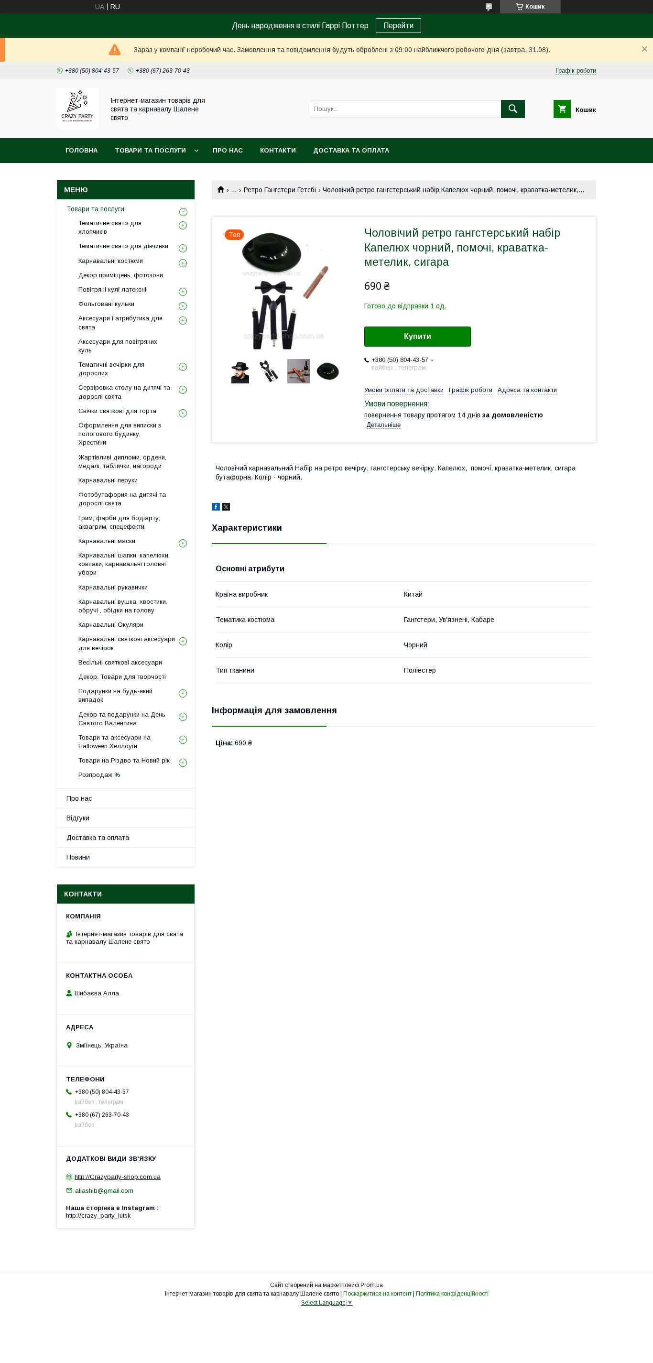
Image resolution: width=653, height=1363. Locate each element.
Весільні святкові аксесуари (120, 662)
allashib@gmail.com (104, 1190)
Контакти (278, 150)
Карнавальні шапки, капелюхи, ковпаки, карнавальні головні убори (124, 564)
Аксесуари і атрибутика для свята (120, 322)
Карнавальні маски (106, 541)
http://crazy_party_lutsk (98, 1215)
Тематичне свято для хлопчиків (109, 227)
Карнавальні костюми (110, 260)
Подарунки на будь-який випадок (115, 695)
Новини (78, 857)
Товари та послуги (150, 150)
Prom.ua (371, 1285)
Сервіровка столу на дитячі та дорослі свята (124, 392)
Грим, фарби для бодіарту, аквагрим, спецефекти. (119, 522)
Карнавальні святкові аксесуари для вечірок (126, 643)
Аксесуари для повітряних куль (117, 346)
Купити (417, 336)
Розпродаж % (99, 774)
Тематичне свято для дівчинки (123, 246)
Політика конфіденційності (452, 1293)
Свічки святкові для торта (117, 410)
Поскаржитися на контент (377, 1293)
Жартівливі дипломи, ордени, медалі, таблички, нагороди (122, 461)
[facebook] (216, 508)
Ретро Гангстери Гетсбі (280, 190)
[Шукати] (513, 109)
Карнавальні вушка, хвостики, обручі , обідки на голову (122, 606)
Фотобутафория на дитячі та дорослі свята (122, 499)
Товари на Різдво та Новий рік (124, 760)
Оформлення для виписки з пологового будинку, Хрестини (119, 434)
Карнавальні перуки (108, 480)
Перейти (398, 26)
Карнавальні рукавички (113, 587)
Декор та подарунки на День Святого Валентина (121, 719)
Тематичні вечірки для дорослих (111, 369)
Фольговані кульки (106, 303)
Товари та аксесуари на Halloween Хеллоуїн (114, 742)
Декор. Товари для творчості (122, 676)
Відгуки (77, 818)
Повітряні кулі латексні (112, 289)
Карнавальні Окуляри (110, 624)
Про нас (228, 150)
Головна (81, 150)
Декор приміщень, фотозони (120, 275)
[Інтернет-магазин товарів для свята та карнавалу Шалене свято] (78, 126)
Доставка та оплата (351, 150)
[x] (226, 508)
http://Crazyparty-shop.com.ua (118, 1176)
